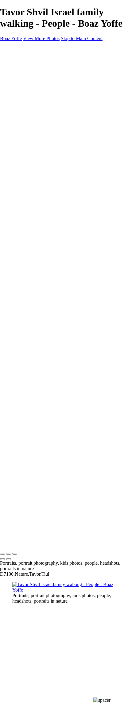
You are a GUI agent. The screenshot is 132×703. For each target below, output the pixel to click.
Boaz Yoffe (11, 541)
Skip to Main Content (82, 38)
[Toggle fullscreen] (8, 554)
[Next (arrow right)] (8, 559)
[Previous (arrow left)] (2, 559)
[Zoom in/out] (14, 554)
